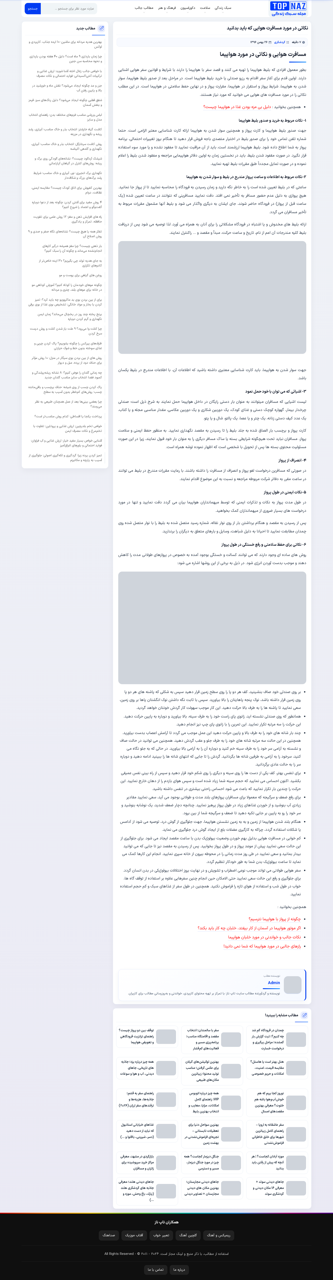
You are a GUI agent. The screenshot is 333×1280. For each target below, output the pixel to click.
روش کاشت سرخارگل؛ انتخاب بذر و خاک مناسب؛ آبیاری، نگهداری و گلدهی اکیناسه (66, 146)
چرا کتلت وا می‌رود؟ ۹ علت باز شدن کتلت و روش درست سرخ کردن (66, 331)
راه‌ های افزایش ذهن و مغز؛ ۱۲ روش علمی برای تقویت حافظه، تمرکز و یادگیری (67, 219)
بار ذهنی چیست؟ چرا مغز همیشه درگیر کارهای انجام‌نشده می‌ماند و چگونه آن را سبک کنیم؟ (72, 248)
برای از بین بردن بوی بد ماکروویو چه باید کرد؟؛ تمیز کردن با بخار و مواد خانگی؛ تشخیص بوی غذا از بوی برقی (65, 302)
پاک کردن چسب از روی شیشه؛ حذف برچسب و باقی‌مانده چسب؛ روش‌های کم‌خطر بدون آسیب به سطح (65, 389)
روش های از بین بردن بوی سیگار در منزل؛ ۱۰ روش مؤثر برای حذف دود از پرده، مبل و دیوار (67, 360)
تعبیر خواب (161, 1235)
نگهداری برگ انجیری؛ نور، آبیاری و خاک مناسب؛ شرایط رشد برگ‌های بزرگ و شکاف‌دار (68, 175)
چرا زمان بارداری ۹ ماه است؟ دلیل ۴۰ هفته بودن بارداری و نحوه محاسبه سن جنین (65, 59)
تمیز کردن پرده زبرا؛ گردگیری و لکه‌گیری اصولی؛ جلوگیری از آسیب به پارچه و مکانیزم (65, 457)
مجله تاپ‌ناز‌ (288, 8)
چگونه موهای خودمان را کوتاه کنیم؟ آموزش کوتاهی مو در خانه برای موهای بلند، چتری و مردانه (67, 287)
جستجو (33, 8)
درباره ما (179, 1270)
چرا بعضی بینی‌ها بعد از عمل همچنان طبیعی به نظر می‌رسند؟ (68, 404)
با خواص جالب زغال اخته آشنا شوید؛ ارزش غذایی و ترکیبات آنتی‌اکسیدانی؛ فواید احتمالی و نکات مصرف (69, 73)
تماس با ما (156, 1270)
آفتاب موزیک (134, 1235)
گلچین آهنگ (188, 1235)
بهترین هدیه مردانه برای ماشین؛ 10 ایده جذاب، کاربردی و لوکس (65, 44)
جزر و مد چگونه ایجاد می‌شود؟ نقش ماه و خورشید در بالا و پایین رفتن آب (67, 88)
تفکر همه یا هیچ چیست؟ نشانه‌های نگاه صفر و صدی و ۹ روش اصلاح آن (65, 234)
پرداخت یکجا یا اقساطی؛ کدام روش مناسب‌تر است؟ (68, 416)
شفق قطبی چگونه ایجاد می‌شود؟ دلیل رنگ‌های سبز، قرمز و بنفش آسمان (65, 102)
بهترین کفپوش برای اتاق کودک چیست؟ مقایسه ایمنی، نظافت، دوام (66, 190)
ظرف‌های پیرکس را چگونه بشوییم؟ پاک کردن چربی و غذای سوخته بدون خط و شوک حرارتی (68, 345)
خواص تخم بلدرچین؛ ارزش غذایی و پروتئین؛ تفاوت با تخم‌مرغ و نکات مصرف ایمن (67, 428)
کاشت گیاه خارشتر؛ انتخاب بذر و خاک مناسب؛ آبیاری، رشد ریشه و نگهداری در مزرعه (65, 132)
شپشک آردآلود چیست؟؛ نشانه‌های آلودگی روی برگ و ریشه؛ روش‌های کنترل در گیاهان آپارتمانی (68, 161)
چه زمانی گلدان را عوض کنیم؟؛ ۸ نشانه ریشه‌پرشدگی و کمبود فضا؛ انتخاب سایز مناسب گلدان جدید (67, 375)
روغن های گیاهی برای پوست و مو (80, 275)
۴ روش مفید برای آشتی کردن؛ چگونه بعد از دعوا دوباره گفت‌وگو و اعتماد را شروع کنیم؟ (67, 205)
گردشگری (279, 42)
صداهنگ (109, 1235)
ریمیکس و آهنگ (218, 1235)
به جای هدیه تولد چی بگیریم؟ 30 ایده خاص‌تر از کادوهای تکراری (70, 263)
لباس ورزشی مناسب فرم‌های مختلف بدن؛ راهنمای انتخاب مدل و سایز (65, 117)
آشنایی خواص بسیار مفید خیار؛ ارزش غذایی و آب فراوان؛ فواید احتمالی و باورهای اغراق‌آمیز (66, 443)
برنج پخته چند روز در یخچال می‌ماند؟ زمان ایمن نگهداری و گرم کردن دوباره (70, 316)
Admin (274, 983)
